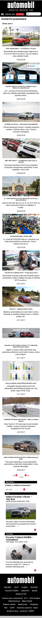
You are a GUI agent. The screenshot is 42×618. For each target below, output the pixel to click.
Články (24, 587)
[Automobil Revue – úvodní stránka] (21, 17)
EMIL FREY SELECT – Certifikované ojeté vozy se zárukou (21, 161)
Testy (16, 587)
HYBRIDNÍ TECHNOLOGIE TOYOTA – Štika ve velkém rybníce (21, 420)
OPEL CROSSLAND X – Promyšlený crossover (21, 48)
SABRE (31, 611)
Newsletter (13, 10)
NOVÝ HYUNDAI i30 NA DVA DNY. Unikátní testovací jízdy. (21, 458)
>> (18, 526)
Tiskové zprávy (12, 591)
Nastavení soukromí (24, 608)
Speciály (34, 587)
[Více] (35, 530)
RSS (5, 608)
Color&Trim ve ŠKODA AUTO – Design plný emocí (21, 273)
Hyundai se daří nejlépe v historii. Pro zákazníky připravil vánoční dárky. (21, 346)
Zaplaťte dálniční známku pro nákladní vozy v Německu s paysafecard (21, 87)
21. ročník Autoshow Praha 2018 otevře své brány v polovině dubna (21, 199)
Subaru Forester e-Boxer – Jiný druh (19, 497)
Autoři (35, 608)
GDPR (12, 608)
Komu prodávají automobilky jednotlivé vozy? (21, 383)
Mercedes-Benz (10, 14)
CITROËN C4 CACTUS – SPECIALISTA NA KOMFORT (21, 124)
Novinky (7, 587)
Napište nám (22, 604)
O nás (31, 10)
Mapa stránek (27, 601)
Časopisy (25, 591)
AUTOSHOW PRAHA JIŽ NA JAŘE (21, 236)
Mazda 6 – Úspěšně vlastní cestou (21, 309)
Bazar (34, 591)
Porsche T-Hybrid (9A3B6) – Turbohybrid (19, 538)
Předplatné (23, 10)
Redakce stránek (9, 604)
